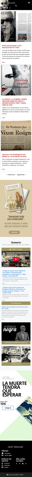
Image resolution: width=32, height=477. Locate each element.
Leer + (3, 283)
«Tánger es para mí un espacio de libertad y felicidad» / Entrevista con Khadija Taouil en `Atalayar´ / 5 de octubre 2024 (13, 290)
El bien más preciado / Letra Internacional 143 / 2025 (11, 46)
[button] (29, 2)
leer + (3, 62)
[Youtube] (7, 8)
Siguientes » (21, 175)
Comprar (8, 408)
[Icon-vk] (4, 8)
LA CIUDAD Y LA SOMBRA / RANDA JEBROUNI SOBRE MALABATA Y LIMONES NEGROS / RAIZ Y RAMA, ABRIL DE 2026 (14, 102)
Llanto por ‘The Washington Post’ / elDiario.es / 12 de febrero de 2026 (14, 155)
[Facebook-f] (2, 8)
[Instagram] (9, 8)
